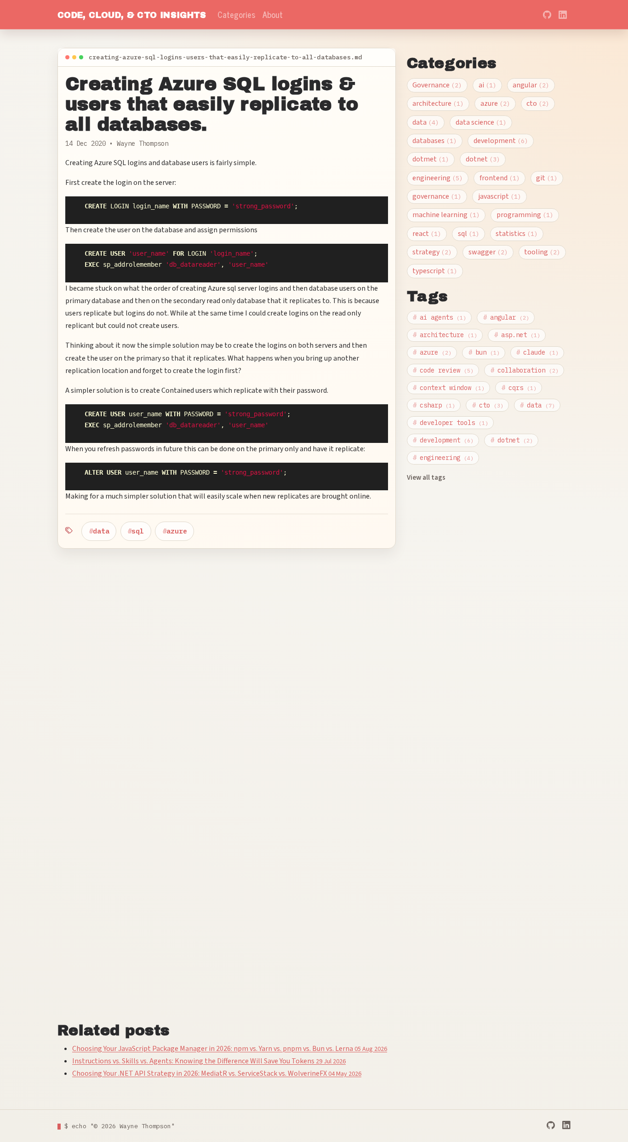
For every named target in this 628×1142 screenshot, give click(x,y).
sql (137, 530)
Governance (435, 85)
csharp (434, 405)
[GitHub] (551, 1126)
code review (443, 370)
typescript (433, 271)
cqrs (519, 388)
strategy (430, 252)
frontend (498, 178)
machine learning (444, 215)
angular (529, 85)
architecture (436, 103)
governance (435, 196)
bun (484, 352)
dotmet (428, 159)
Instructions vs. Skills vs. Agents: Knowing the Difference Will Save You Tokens (209, 1061)
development (499, 141)
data (101, 530)
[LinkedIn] (566, 1126)
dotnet (481, 159)
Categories (236, 14)
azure (176, 530)
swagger (486, 252)
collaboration (524, 370)
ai (486, 85)
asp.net (517, 335)
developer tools (450, 423)
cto (536, 103)
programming (523, 215)
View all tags (426, 477)
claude (537, 352)
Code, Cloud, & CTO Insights (131, 15)
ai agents (439, 317)
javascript (498, 196)
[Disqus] (226, 664)
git (545, 178)
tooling (540, 252)
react (425, 234)
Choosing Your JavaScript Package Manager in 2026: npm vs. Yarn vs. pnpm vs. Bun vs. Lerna (229, 1049)
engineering (435, 178)
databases (432, 141)
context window (448, 388)
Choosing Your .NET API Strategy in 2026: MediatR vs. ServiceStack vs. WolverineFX (216, 1073)
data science (479, 122)
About (273, 14)
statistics (515, 234)
